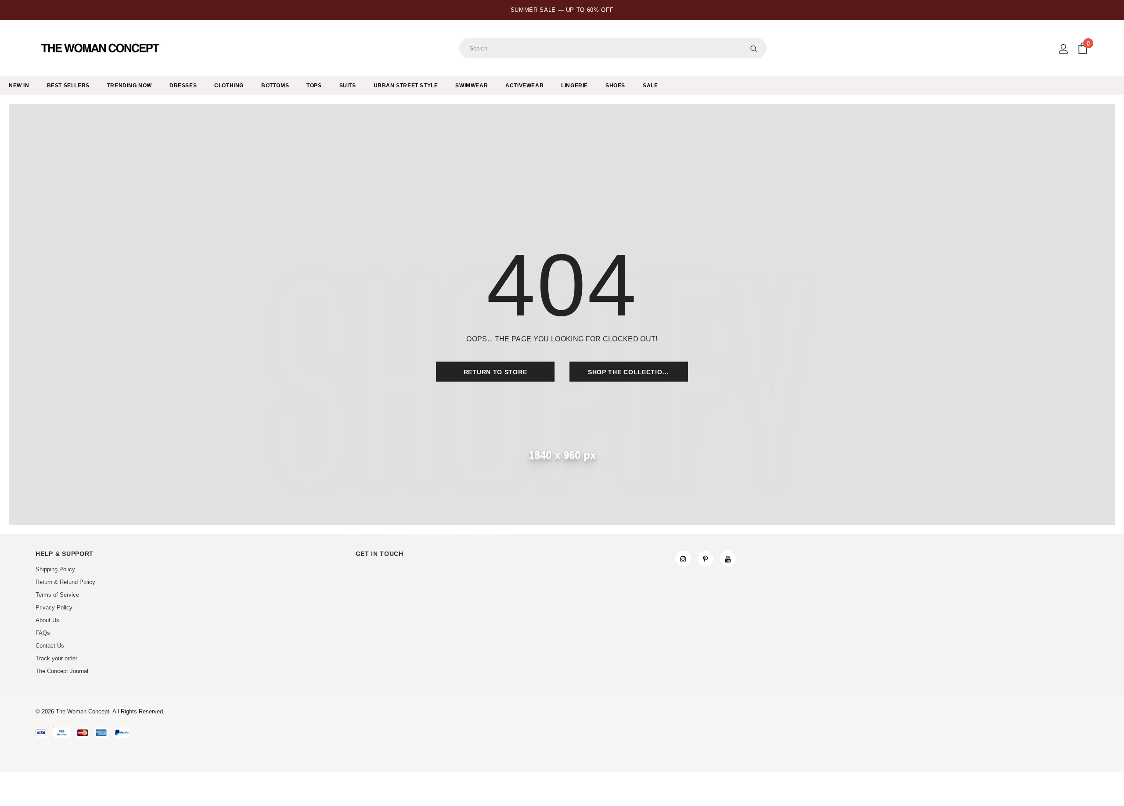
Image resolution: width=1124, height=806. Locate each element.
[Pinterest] (705, 558)
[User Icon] (1063, 49)
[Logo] (101, 48)
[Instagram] (683, 558)
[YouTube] (728, 558)
